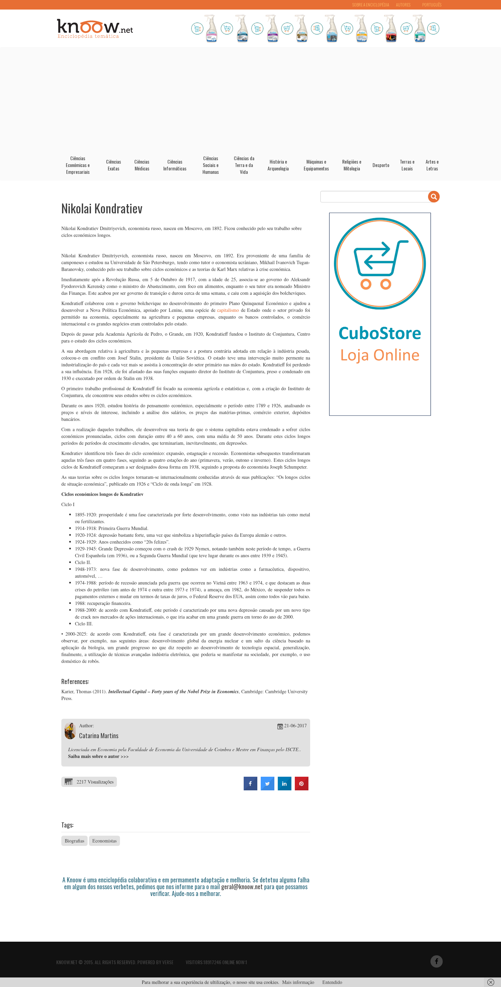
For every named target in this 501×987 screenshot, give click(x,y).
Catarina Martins (98, 735)
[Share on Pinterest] (301, 788)
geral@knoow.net (242, 886)
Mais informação (298, 982)
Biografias (74, 840)
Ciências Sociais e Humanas (210, 164)
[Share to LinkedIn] (284, 788)
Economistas (104, 840)
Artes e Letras (432, 165)
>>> (125, 756)
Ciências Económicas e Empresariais (78, 164)
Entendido (332, 982)
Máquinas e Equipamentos (316, 165)
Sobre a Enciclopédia (370, 4)
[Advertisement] (250, 98)
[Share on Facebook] (250, 788)
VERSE (167, 962)
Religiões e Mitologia (351, 165)
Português (431, 4)
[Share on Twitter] (267, 788)
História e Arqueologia (278, 165)
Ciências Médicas (141, 165)
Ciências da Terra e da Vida (244, 164)
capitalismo (228, 310)
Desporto (381, 164)
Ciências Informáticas (174, 165)
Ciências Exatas (113, 165)
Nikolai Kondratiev (101, 208)
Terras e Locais (407, 165)
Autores (403, 4)
